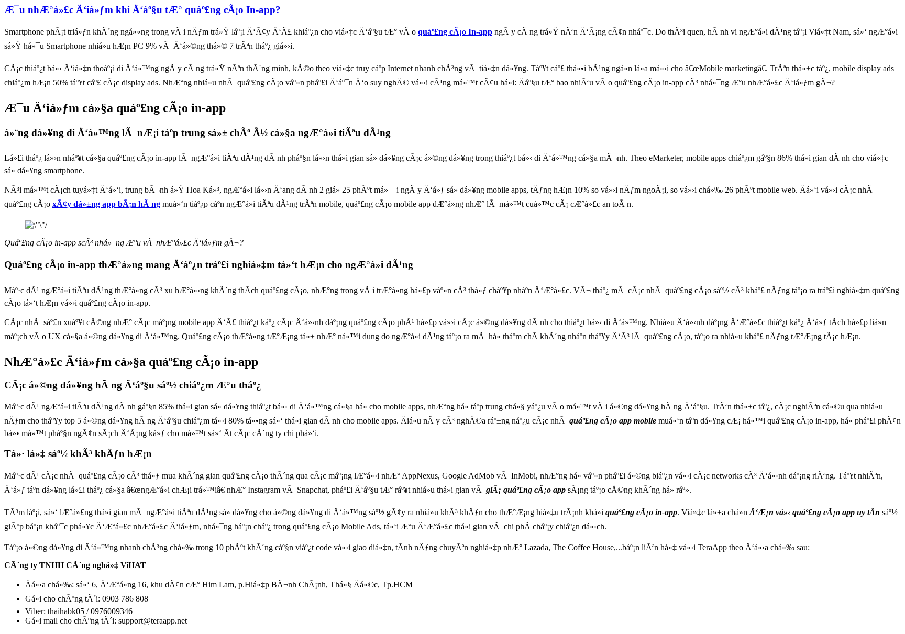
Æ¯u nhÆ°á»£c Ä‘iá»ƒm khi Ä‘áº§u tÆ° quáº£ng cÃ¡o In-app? (142, 9)
